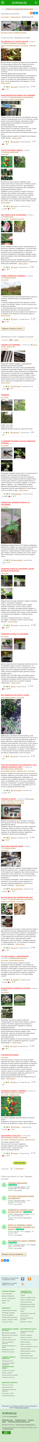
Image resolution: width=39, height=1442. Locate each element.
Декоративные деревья (9, 1333)
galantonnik (15, 432)
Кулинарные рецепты (8, 1395)
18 (14, 982)
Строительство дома (8, 1370)
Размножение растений (27, 1306)
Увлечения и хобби (7, 1393)
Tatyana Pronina (17, 889)
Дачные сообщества (8, 1296)
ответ (4, 1197)
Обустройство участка (28, 1329)
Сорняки (22, 1309)
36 (9, 1155)
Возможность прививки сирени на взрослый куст (21, 1211)
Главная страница (8, 1291)
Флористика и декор (8, 1352)
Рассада (16, 1231)
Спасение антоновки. (10, 1055)
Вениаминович (17, 494)
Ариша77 (15, 1153)
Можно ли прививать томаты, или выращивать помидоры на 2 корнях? (21, 1227)
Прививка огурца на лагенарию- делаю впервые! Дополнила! (17, 570)
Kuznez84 (11, 1202)
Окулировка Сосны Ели (11, 1135)
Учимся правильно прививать (13, 276)
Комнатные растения (19, 958)
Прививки (5, 395)
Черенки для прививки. (10, 345)
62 (8, 627)
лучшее (16, 340)
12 (9, 562)
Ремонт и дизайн (7, 1373)
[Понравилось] (9, 87)
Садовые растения (26, 1302)
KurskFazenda (16, 386)
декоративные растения (16, 219)
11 (9, 269)
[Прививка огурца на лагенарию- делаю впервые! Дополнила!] (26, 30)
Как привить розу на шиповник (13, 215)
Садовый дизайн (25, 1349)
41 (15, 496)
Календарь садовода (8, 1312)
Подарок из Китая (8, 799)
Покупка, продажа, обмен (9, 1319)
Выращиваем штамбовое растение (15, 988)
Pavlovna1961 (17, 790)
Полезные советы (7, 1322)
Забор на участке (25, 1344)
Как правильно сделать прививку (22, 1241)
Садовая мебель (25, 1353)
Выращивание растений (27, 1304)
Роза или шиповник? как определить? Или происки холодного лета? (18, 766)
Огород (22, 1295)
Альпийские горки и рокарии (29, 1339)
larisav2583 (15, 142)
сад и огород (5, 17)
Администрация (20, 1420)
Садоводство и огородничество (26, 1292)
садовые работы (15, 17)
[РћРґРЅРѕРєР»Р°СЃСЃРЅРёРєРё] (31, 13)
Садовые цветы (8, 216)
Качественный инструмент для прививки (18, 95)
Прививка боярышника (17, 1183)
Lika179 (15, 87)
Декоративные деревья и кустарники (15, 1137)
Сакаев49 (27, 1231)
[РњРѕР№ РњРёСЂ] (37, 13)
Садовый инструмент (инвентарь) (8, 1363)
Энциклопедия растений (9, 1310)
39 (8, 840)
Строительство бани (8, 1377)
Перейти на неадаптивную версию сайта (19, 9)
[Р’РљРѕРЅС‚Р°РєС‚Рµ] (34, 13)
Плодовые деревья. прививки (13, 1091)
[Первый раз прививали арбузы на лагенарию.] (16, 30)
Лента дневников (7, 1293)
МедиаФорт (13, 1416)
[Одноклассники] (29, 1278)
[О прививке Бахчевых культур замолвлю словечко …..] (6, 30)
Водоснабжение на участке (28, 1358)
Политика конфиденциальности (19, 1421)
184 (9, 688)
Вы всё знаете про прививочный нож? (17, 897)
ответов (4, 1184)
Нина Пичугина (20, 1424)
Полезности (6, 1308)
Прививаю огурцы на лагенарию (14, 634)
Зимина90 (16, 980)
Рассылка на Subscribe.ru (22, 1284)
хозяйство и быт (22, 771)
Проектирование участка (27, 1351)
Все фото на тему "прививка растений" (14, 32)
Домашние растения (8, 1349)
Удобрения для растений (27, 1313)
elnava (15, 838)
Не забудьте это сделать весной (14, 41)
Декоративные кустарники (22, 1214)
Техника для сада (7, 1361)
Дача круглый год (7, 1387)
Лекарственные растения (9, 1317)
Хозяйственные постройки (10, 1375)
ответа (4, 1211)
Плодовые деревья (9, 277)
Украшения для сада (26, 1355)
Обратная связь (7, 1420)
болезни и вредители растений (10, 45)
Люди (3, 1303)
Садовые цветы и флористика (13, 769)
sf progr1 (15, 625)
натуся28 (15, 756)
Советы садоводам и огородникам (14, 43)
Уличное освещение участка (29, 1346)
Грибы (22, 1311)
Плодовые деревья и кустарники (13, 1092)
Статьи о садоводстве (9, 1298)
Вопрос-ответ (6, 1300)
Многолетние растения (9, 1339)
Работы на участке (7, 1385)
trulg (14, 686)
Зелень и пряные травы (27, 1299)
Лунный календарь (7, 1315)
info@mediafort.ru (8, 1429)
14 (14, 891)
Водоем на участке (26, 1337)
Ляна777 (15, 319)
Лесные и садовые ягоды (28, 1297)
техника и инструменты (16, 99)
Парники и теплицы (26, 1321)
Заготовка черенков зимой (12, 846)
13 (14, 208)
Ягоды (5, 990)
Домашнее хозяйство (9, 1382)
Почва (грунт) (24, 1315)
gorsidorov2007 (12, 1188)
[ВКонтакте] (22, 1278)
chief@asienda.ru (30, 1424)
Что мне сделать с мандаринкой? (15, 956)
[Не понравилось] (7, 87)
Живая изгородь (25, 1342)
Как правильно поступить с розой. (15, 695)
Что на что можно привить (12, 150)
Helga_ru (15, 1082)
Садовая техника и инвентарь (8, 1357)
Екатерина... (17, 1127)
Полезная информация (11, 152)
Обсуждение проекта (22, 1407)
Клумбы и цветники (26, 1335)
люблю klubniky (17, 560)
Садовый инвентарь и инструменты (21, 97)
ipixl (9, 1215)
